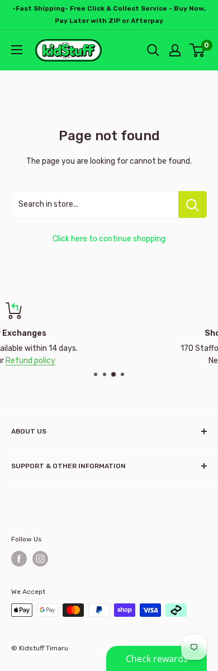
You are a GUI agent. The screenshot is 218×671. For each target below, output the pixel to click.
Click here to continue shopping (109, 239)
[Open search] (153, 50)
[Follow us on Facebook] (19, 559)
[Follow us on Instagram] (40, 559)
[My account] (175, 50)
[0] (198, 50)
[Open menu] (16, 49)
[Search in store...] (192, 204)
